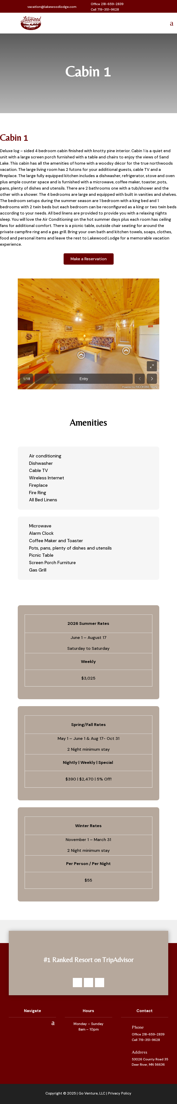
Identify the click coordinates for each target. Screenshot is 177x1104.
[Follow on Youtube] (153, 7)
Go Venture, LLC (92, 1093)
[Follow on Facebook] (138, 7)
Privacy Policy (119, 1093)
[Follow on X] (146, 7)
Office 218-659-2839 (148, 1034)
